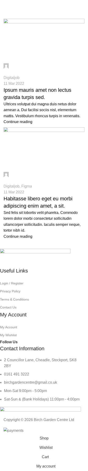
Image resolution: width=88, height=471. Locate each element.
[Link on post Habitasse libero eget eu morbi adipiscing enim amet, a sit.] (44, 217)
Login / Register (11, 283)
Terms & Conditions (14, 299)
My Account (8, 327)
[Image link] (35, 258)
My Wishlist (8, 335)
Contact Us (8, 307)
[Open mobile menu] (5, 4)
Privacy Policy (10, 291)
